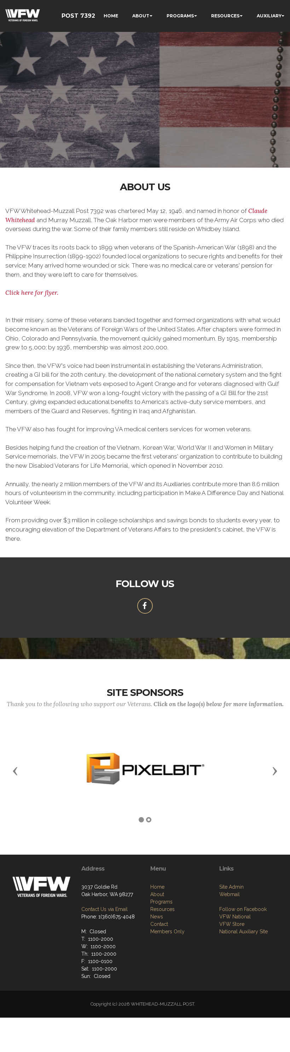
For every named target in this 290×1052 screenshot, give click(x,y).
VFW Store (231, 924)
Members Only (167, 931)
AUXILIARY (269, 15)
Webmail (229, 894)
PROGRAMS (180, 15)
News (156, 916)
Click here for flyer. (31, 293)
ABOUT (140, 15)
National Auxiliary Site (243, 931)
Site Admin (231, 887)
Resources (162, 909)
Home (157, 887)
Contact (159, 924)
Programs (161, 902)
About (157, 894)
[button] (15, 770)
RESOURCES (225, 15)
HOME (111, 15)
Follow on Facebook (243, 909)
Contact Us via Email (104, 909)
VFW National (235, 916)
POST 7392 (78, 15)
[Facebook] (145, 606)
